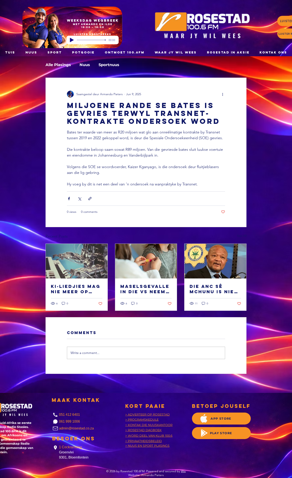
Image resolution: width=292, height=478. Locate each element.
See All (241, 236)
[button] (83, 52)
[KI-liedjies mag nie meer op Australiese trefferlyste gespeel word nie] (77, 261)
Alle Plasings (58, 64)
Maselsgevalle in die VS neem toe (145, 289)
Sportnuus (109, 64)
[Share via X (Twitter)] (79, 199)
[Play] (72, 40)
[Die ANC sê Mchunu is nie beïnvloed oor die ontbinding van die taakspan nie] (215, 261)
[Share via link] (90, 199)
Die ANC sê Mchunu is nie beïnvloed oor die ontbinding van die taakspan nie (214, 289)
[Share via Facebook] (69, 199)
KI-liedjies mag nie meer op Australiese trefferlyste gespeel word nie (75, 289)
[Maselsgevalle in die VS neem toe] (146, 261)
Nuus (85, 64)
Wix (183, 471)
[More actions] (222, 94)
